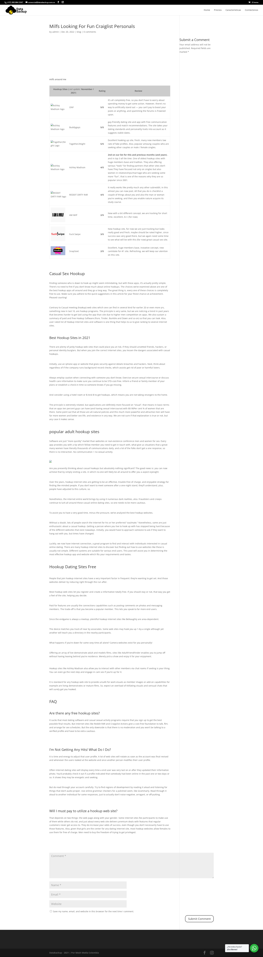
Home (207, 10)
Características (233, 10)
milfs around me (57, 79)
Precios (218, 10)
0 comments (90, 31)
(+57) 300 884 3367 (15, 2)
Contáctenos (251, 10)
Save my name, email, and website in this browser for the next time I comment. (93, 911)
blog (79, 31)
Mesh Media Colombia (87, 952)
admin (55, 31)
